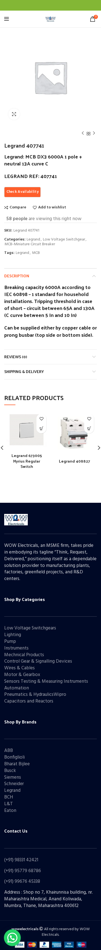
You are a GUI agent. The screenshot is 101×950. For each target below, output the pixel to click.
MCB (36, 253)
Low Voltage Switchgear (64, 239)
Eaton (10, 810)
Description (16, 275)
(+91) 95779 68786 (22, 871)
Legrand (33, 239)
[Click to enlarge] (14, 114)
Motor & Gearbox (22, 675)
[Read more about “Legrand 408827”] (89, 428)
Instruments (16, 648)
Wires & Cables (19, 668)
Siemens (12, 777)
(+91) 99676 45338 (22, 881)
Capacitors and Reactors (28, 701)
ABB (8, 750)
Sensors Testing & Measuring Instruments (46, 681)
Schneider (14, 784)
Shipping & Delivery (24, 371)
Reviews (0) (15, 356)
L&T (8, 804)
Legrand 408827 (74, 461)
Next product (94, 133)
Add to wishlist (52, 208)
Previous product (83, 133)
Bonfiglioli (14, 757)
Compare (18, 208)
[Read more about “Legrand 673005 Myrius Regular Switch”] (41, 428)
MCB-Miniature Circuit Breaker (29, 244)
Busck (10, 771)
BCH (8, 797)
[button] (12, 937)
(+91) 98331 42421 (21, 860)
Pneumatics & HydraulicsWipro (35, 694)
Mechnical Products (24, 655)
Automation (16, 688)
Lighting (12, 635)
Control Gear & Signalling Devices (38, 661)
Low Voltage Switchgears (30, 628)
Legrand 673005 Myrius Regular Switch (27, 461)
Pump (10, 641)
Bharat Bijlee (17, 764)
